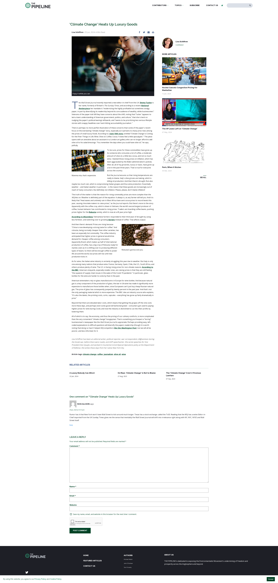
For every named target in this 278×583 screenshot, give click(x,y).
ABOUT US (169, 555)
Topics (178, 5)
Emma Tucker (146, 102)
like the (125, 328)
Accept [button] (270, 579)
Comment (75, 446)
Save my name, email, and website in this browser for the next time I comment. (105, 514)
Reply (71, 425)
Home (86, 555)
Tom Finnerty (128, 567)
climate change (89, 354)
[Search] (250, 5)
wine (124, 354)
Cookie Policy (55, 579)
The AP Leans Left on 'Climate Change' (179, 129)
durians (111, 220)
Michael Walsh (128, 559)
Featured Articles (92, 561)
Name (73, 486)
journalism (108, 354)
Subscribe (195, 5)
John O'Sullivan (128, 563)
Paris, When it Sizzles (171, 167)
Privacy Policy (40, 579)
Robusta (92, 212)
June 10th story (116, 133)
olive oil (117, 354)
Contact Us (212, 5)
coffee (100, 354)
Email (73, 496)
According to (82, 217)
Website (73, 505)
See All (203, 177)
